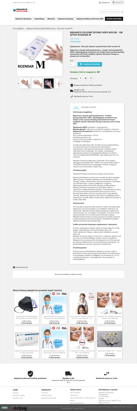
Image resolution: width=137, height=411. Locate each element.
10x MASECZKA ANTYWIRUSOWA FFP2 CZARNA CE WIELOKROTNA (27, 317)
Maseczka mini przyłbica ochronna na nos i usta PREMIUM (109, 317)
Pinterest (91, 78)
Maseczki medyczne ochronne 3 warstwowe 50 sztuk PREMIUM (54, 317)
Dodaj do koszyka (90, 64)
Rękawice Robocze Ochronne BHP (90, 19)
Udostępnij (80, 78)
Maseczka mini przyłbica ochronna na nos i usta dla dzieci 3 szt (82, 317)
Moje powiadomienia (77, 403)
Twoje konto (75, 390)
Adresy (72, 400)
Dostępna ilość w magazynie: (83, 72)
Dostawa (16, 393)
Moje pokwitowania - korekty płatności (83, 398)
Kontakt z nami (18, 398)
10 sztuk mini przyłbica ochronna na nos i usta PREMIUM (82, 352)
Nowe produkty (46, 395)
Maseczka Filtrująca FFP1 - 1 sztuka (109, 351)
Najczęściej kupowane (48, 398)
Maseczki (51, 19)
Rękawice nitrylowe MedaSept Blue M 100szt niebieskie (27, 352)
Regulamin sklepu (19, 395)
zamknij (4, 407)
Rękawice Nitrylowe (23, 19)
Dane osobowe (75, 393)
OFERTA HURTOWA (114, 19)
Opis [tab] (76, 107)
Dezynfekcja (39, 19)
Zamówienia (74, 395)
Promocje (44, 393)
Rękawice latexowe (65, 19)
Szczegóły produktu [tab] (88, 107)
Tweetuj (86, 78)
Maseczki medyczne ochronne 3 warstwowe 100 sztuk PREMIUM (54, 352)
